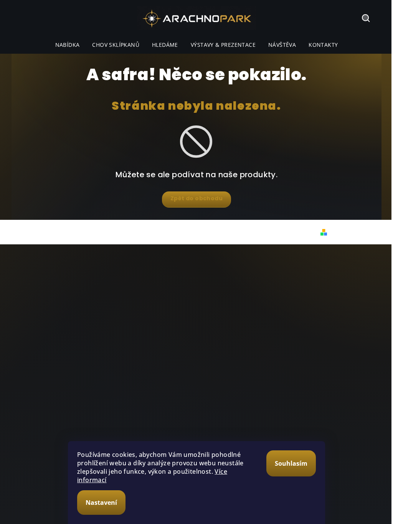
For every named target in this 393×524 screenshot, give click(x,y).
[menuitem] (67, 45)
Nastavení (101, 502)
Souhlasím (291, 463)
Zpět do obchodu (196, 198)
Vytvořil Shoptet (352, 232)
